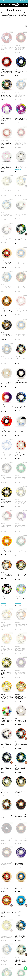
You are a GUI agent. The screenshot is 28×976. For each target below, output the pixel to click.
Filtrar (3, 26)
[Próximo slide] (24, 22)
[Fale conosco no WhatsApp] (25, 968)
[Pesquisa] (4, 4)
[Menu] (1, 4)
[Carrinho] (26, 4)
